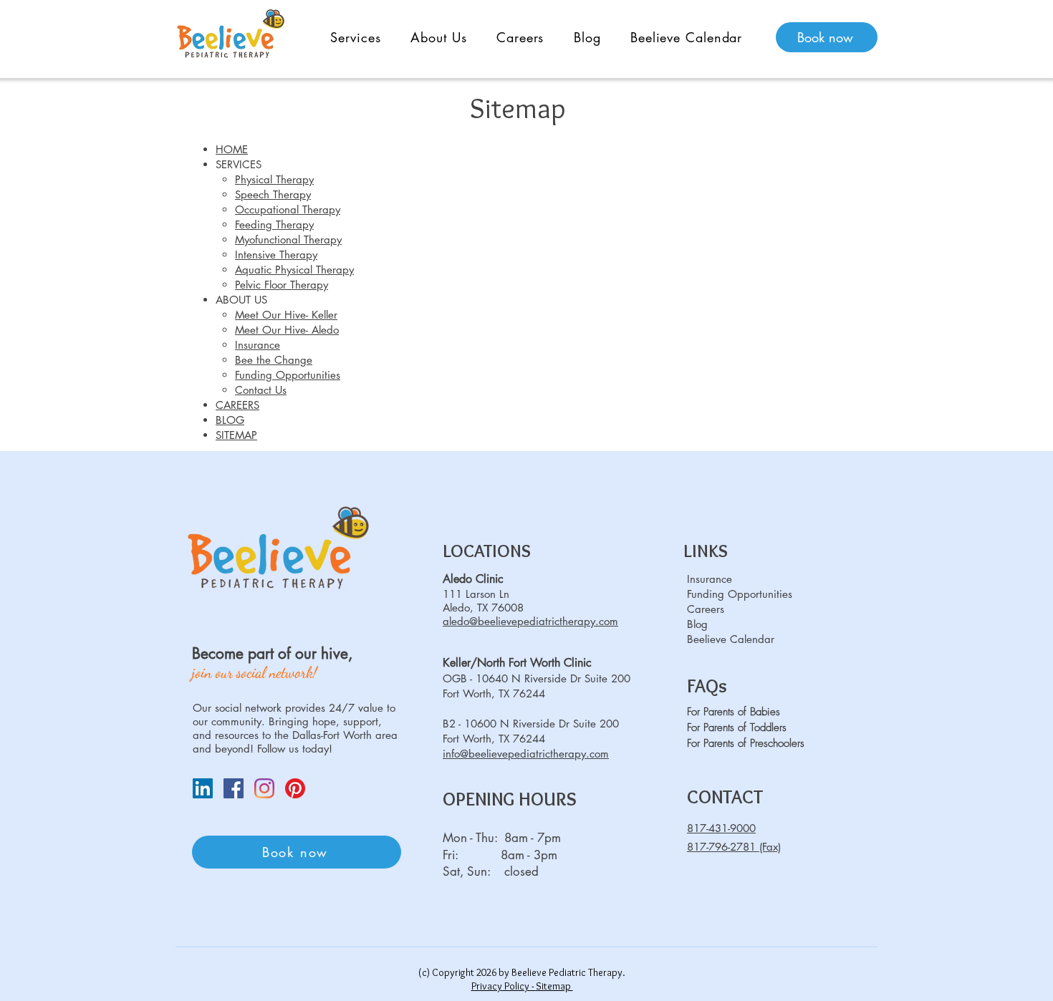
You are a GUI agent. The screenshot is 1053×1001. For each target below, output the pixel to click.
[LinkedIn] (203, 788)
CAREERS (237, 405)
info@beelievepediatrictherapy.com (526, 753)
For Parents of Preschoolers (745, 743)
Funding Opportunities (287, 375)
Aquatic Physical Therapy (294, 269)
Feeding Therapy (274, 224)
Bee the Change (273, 360)
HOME (232, 149)
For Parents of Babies (733, 712)
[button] (355, 37)
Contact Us (261, 390)
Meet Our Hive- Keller (286, 314)
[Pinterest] (295, 788)
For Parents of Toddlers (737, 727)
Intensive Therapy (276, 254)
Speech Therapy (273, 194)
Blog (697, 624)
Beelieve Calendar (730, 639)
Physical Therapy (274, 179)
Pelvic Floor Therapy (281, 284)
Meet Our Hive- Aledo (287, 330)
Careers (705, 609)
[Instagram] (264, 788)
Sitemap (554, 986)
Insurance (257, 345)
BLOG (230, 420)
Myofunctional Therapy (288, 239)
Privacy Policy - (503, 986)
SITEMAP (236, 435)
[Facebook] (233, 788)
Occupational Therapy (287, 209)
